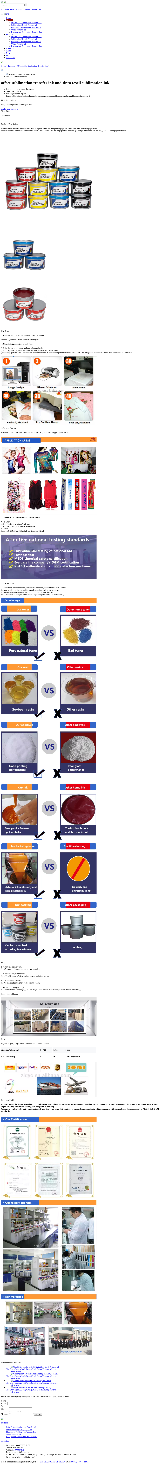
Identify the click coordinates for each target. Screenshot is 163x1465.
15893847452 (18, 1450)
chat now (14, 109)
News (8, 53)
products (4, 1423)
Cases (8, 51)
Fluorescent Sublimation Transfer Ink (26, 27)
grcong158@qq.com (33, 9)
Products (9, 20)
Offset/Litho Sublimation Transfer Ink (26, 22)
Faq (7, 55)
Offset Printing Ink (18, 30)
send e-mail (5, 109)
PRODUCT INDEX (56, 1462)
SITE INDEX (42, 1462)
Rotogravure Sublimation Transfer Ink (26, 32)
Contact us (10, 58)
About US (10, 48)
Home (8, 18)
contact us (5, 1441)
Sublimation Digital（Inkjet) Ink (24, 25)
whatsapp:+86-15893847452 (12, 9)
